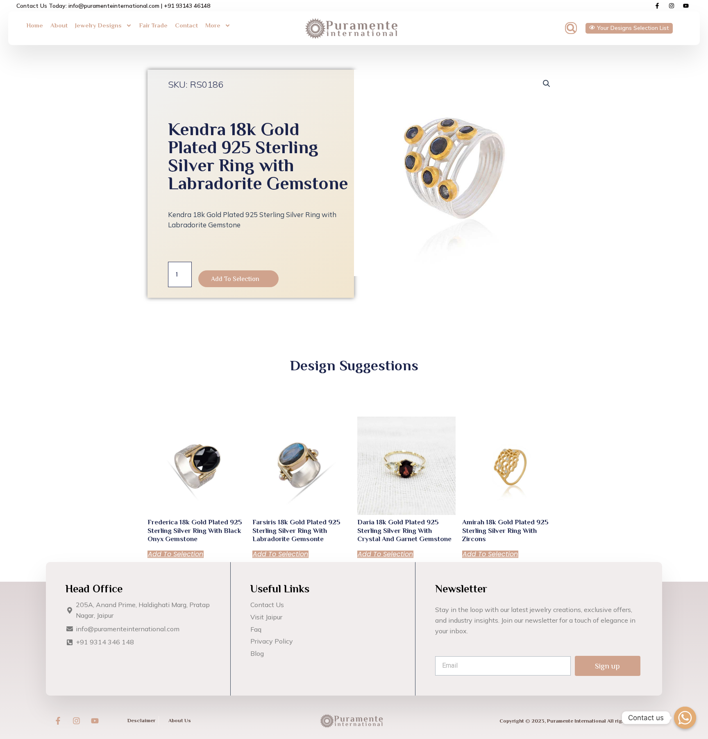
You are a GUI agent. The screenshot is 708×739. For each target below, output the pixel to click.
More (212, 25)
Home (35, 25)
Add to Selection (235, 279)
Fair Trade (153, 25)
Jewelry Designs (98, 25)
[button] (571, 28)
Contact (186, 25)
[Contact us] (685, 718)
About (59, 25)
